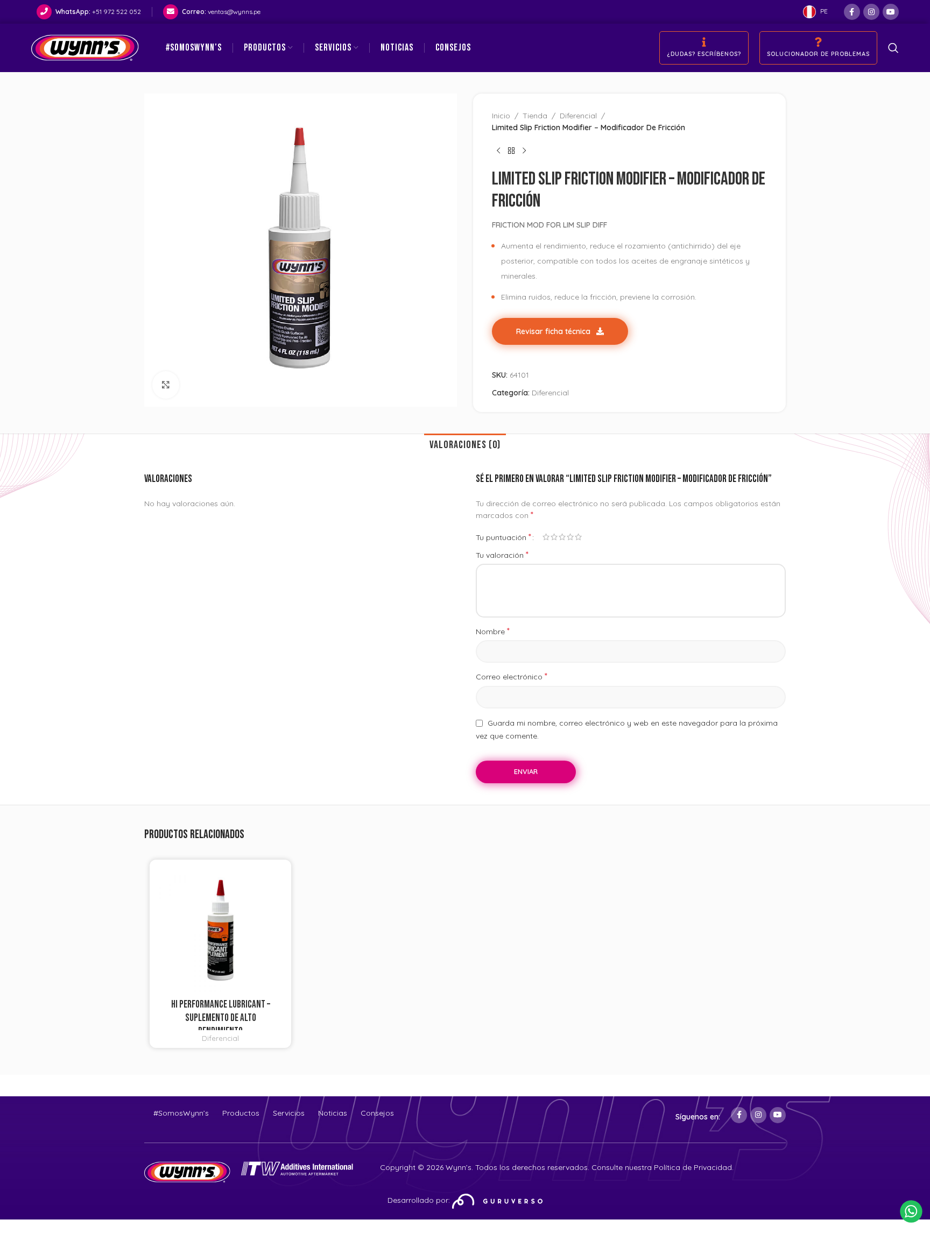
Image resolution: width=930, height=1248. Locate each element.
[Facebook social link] (852, 12)
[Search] (893, 48)
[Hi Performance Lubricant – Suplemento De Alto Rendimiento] (220, 930)
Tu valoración (502, 554)
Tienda (535, 115)
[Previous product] (498, 151)
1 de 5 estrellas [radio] (546, 537)
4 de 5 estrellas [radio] (570, 537)
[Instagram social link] (871, 12)
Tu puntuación (503, 537)
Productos (240, 1113)
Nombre (493, 631)
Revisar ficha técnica (554, 331)
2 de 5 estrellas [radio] (554, 537)
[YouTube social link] (891, 12)
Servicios (289, 1113)
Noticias (332, 1113)
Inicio (501, 115)
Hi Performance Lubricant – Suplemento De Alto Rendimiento (220, 1018)
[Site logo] (85, 47)
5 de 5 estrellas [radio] (578, 537)
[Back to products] (511, 151)
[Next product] (524, 151)
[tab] (465, 445)
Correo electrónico (511, 676)
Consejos (377, 1113)
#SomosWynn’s (181, 1113)
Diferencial (578, 115)
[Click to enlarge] (165, 384)
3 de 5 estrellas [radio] (562, 537)
